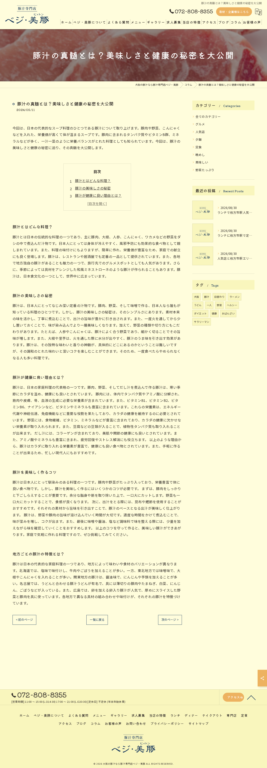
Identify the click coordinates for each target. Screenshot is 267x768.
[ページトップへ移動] (251, 697)
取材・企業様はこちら (234, 12)
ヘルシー (232, 305)
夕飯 (198, 139)
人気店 (200, 131)
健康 (214, 313)
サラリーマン (201, 321)
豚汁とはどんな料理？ (93, 180)
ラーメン (234, 296)
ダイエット (200, 313)
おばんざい (228, 313)
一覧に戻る (97, 619)
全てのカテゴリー (208, 116)
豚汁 (206, 296)
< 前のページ (24, 619)
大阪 (196, 296)
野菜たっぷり (204, 170)
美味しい (201, 162)
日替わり (219, 296)
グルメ (200, 124)
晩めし (200, 154)
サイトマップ (198, 723)
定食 (198, 147)
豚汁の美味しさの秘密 (93, 188)
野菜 (219, 305)
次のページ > (170, 619)
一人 (209, 305)
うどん (198, 305)
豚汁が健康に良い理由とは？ (98, 195)
